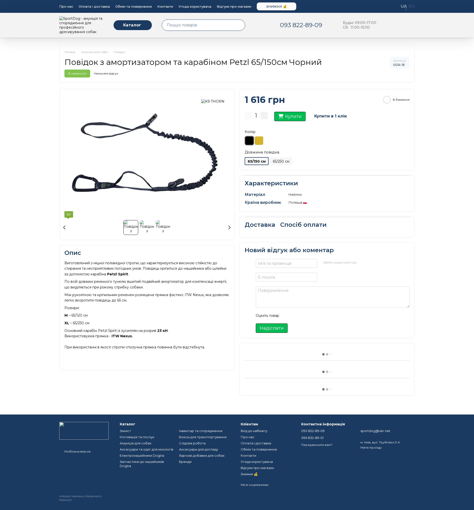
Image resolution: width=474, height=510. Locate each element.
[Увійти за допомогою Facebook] (362, 262)
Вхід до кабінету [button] (254, 431)
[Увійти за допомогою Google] (370, 262)
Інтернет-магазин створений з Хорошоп (80, 497)
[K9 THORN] (213, 101)
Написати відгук (106, 73)
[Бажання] (385, 25)
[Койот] (259, 140)
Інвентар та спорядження (200, 431)
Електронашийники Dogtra (142, 455)
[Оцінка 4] (311, 316)
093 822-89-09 (301, 25)
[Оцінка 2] (295, 316)
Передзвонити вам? (316, 445)
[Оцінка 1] (287, 316)
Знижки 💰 (276, 6)
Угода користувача (194, 6)
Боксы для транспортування (203, 437)
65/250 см (281, 161)
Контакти (165, 6)
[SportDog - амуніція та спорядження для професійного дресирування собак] (84, 430)
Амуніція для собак (135, 443)
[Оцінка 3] (303, 316)
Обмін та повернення (133, 6)
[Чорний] (249, 140)
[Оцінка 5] (319, 316)
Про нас (66, 6)
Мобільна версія (77, 451)
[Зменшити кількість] (248, 115)
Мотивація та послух (137, 437)
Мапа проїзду (371, 447)
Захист (125, 431)
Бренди (185, 462)
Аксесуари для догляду (198, 449)
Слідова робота (192, 443)
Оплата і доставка (94, 6)
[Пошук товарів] (241, 25)
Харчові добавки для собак (201, 455)
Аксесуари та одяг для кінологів (146, 449)
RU (412, 6)
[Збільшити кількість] (264, 115)
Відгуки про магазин (234, 6)
